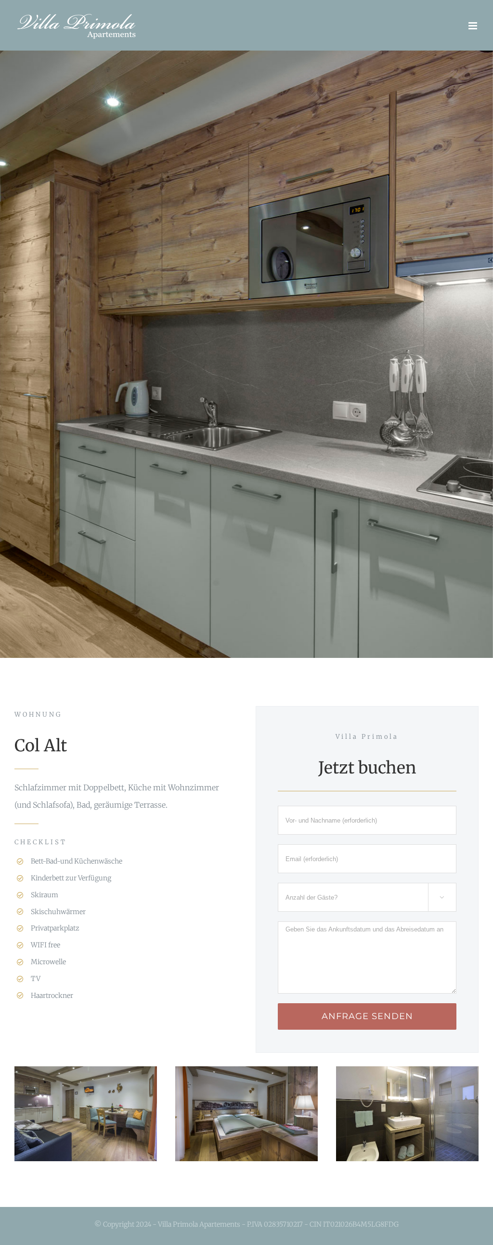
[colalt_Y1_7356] (246, 1075)
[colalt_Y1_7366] (85, 1075)
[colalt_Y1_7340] (407, 1075)
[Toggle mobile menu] (473, 26)
